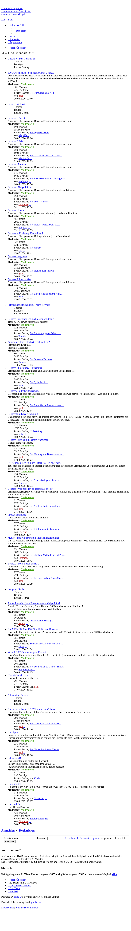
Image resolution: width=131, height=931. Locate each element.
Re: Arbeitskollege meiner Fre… (46, 480)
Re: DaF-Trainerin (39, 201)
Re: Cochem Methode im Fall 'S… (47, 555)
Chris (21, 646)
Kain (21, 385)
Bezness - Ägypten (17, 256)
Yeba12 (22, 434)
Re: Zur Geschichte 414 (42, 92)
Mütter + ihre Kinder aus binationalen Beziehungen (33, 537)
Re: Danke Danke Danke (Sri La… (48, 666)
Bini (21, 296)
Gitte (114, 874)
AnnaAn (22, 362)
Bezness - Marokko (17, 164)
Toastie (22, 336)
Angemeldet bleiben (111, 838)
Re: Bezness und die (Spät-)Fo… (46, 578)
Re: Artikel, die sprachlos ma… (45, 723)
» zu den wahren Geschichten (16, 11)
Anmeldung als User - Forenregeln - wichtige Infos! (34, 603)
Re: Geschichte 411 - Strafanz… (46, 155)
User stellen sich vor (18, 675)
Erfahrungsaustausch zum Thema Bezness (29, 305)
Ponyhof (23, 227)
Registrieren (27, 830)
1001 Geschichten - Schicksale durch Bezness (31, 72)
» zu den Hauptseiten (12, 8)
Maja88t (23, 135)
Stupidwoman (26, 669)
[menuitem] (20, 30)
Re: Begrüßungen (39, 818)
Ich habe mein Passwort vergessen (82, 838)
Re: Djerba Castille (39, 132)
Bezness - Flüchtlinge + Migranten (25, 368)
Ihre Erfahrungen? (17, 514)
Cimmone (23, 204)
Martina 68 (24, 158)
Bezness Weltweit (17, 104)
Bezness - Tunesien (17, 118)
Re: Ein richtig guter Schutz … (45, 333)
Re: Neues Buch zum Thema (44, 749)
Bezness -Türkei (16, 141)
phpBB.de (36, 902)
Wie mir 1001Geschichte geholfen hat (27, 652)
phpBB (17, 896)
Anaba (21, 623)
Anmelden (8, 830)
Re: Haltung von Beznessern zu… (47, 454)
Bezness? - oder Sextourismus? (23, 391)
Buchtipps (13, 732)
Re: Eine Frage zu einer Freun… (46, 293)
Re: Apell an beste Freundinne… (46, 506)
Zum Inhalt (6, 19)
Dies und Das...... (16, 804)
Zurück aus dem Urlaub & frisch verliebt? (29, 342)
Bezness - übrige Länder (20, 187)
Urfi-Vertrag (36, 431)
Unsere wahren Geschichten (22, 58)
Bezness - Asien (16, 210)
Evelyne (23, 532)
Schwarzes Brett (16, 758)
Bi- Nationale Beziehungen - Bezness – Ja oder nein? (34, 463)
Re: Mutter (35, 247)
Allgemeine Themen (18, 695)
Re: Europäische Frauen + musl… (47, 405)
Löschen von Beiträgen (41, 620)
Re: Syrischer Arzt (39, 382)
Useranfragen (14, 784)
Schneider (39, 798)
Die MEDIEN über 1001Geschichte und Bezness (33, 629)
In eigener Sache (16, 589)
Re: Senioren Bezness (41, 359)
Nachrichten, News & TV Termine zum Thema (31, 709)
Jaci (20, 250)
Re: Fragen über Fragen (42, 270)
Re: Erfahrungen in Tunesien (44, 529)
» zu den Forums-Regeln (13, 14)
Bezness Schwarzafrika (19, 279)
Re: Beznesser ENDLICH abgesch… (49, 178)
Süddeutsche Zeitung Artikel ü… (46, 643)
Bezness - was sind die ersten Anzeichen (28, 439)
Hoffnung (23, 181)
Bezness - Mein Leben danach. (23, 563)
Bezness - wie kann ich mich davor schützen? (31, 319)
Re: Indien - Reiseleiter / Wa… (45, 224)
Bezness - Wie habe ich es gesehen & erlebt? (30, 488)
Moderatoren (27, 84)
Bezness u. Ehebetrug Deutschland (25, 233)
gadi (21, 95)
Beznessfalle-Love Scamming (23, 414)
